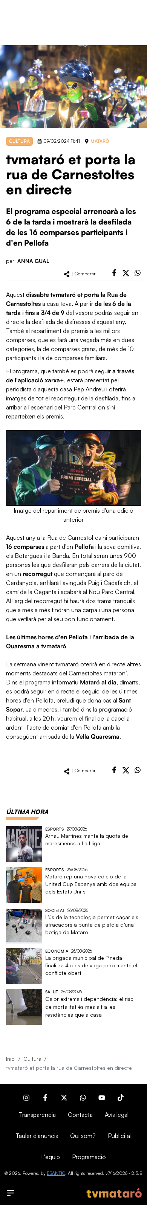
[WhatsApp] (83, 1097)
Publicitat (120, 1135)
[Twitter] (64, 1097)
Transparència (37, 1114)
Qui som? (83, 1135)
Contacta (80, 1114)
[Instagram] (26, 1097)
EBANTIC (56, 1173)
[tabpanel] (73, 925)
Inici (10, 1058)
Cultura (32, 1058)
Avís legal (117, 1114)
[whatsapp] (137, 272)
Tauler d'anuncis (36, 1135)
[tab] (27, 811)
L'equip (50, 1157)
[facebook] (114, 272)
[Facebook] (45, 1097)
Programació (89, 1157)
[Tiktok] (120, 1097)
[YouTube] (101, 1097)
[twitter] (126, 273)
